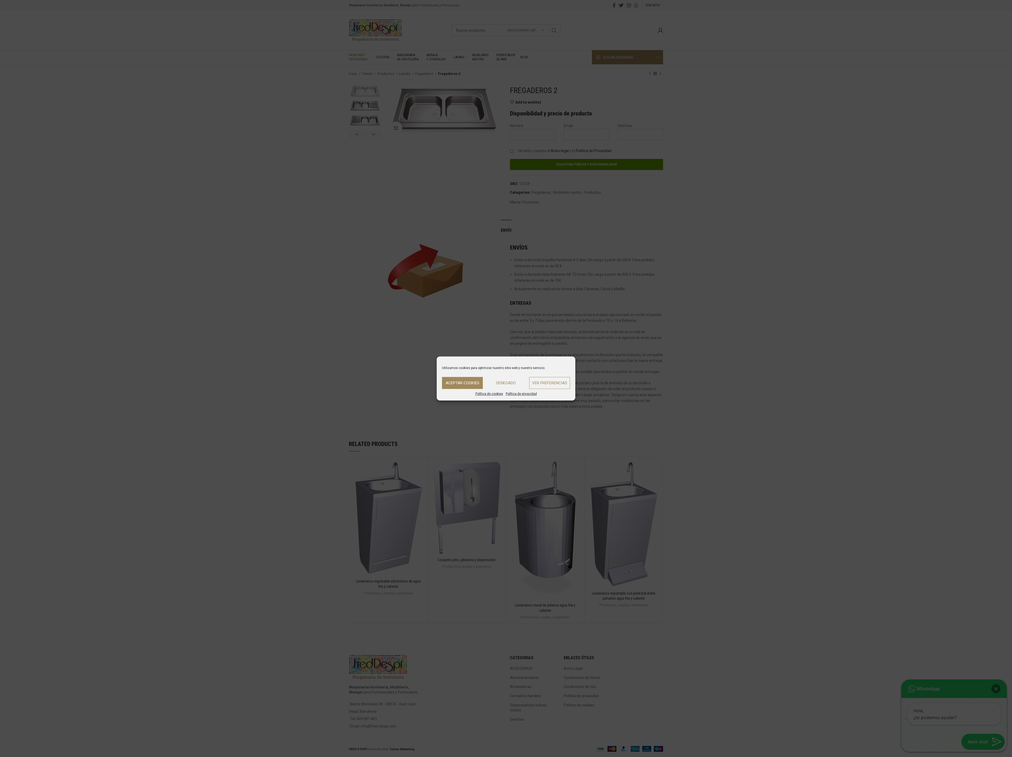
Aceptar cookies (462, 383)
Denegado (506, 383)
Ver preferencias (549, 383)
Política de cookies (489, 394)
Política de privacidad (521, 394)
